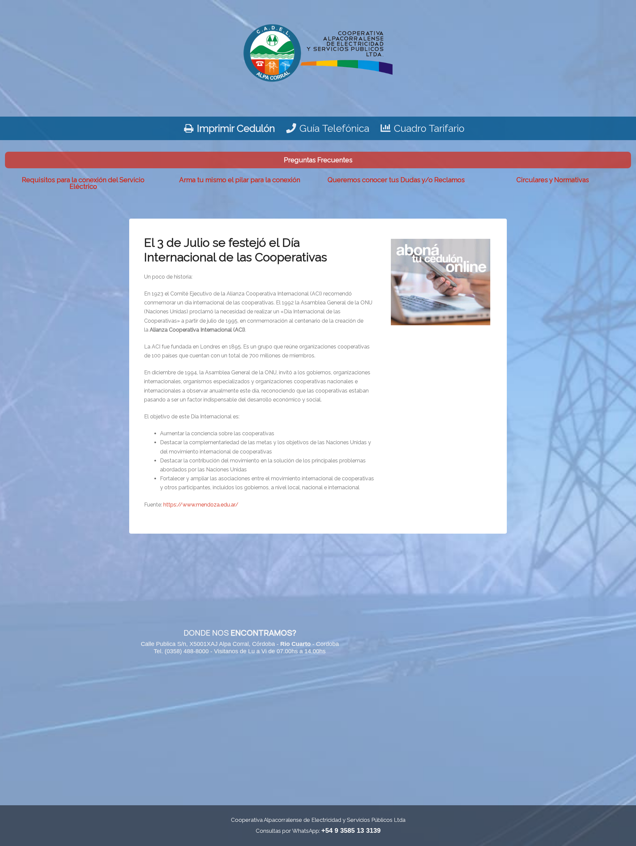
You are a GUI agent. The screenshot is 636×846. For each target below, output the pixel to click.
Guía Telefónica (334, 128)
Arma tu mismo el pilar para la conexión (239, 180)
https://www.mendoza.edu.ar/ (200, 505)
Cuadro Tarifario (429, 128)
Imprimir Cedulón (236, 128)
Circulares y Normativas (552, 180)
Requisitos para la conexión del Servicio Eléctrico (83, 183)
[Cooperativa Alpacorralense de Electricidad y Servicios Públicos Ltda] (318, 51)
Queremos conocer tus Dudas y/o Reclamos (396, 180)
